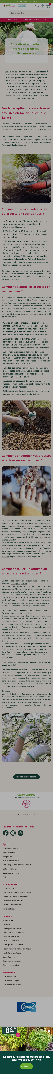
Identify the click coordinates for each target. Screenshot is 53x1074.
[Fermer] (49, 1031)
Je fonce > (26, 1066)
